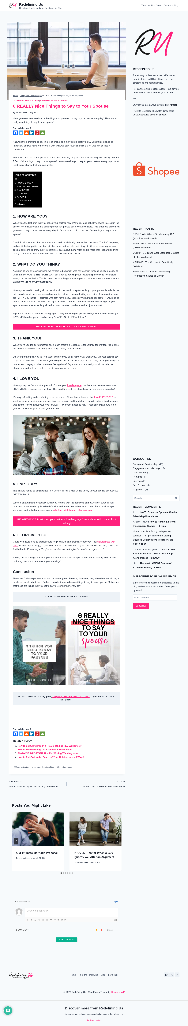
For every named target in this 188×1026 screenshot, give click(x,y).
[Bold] (28, 919)
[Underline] (35, 919)
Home (73, 975)
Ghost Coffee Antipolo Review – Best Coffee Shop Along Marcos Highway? (154, 553)
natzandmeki (21, 113)
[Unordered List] (47, 919)
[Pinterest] (37, 132)
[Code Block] (55, 919)
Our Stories (139, 485)
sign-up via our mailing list (71, 696)
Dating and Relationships (26, 101)
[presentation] (38, 829)
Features (137, 476)
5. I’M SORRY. (21, 197)
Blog (103, 975)
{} (62, 919)
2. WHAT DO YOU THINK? (26, 186)
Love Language (64, 767)
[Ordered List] (43, 919)
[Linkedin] (31, 132)
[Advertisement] (156, 139)
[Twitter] (21, 132)
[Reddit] (26, 132)
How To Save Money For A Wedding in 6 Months (33, 784)
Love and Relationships (43, 767)
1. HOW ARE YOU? (23, 183)
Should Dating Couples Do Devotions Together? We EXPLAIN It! (153, 539)
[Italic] (31, 919)
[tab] (61, 873)
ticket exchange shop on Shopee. (150, 114)
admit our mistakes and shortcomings (72, 510)
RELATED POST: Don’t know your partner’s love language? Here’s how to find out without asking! (66, 521)
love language (74, 385)
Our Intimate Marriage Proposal (37, 852)
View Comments (67, 940)
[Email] (42, 132)
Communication (21, 767)
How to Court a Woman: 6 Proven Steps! (104, 784)
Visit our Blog (171, 5)
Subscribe (140, 605)
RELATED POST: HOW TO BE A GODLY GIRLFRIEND (66, 326)
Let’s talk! (113, 975)
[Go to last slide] (16, 841)
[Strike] (39, 919)
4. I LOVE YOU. (21, 193)
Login (115, 901)
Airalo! (173, 105)
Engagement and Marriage (54, 101)
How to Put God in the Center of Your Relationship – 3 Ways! (51, 757)
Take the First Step (88, 975)
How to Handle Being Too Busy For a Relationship (45, 749)
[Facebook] (15, 132)
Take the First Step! (151, 5)
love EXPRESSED (103, 397)
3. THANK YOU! (21, 190)
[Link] (58, 919)
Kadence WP (118, 992)
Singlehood (138, 489)
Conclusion (19, 204)
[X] (171, 974)
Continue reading (94, 1020)
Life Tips (137, 481)
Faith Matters (140, 472)
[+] (65, 919)
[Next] (117, 841)
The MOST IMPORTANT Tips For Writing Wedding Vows (48, 753)
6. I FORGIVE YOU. (23, 200)
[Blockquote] (51, 919)
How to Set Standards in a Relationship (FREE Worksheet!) (50, 746)
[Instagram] (177, 974)
